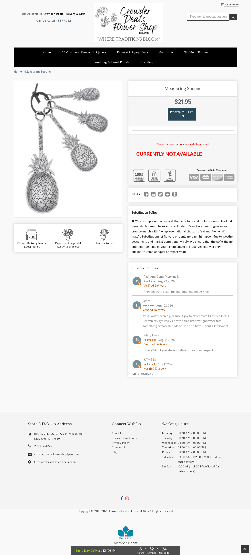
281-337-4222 (61, 20)
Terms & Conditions (124, 438)
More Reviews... (142, 374)
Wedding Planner (196, 52)
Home (47, 52)
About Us (118, 433)
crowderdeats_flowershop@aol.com (56, 454)
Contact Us (119, 447)
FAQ (114, 452)
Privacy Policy (121, 442)
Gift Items (166, 52)
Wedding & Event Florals (112, 62)
